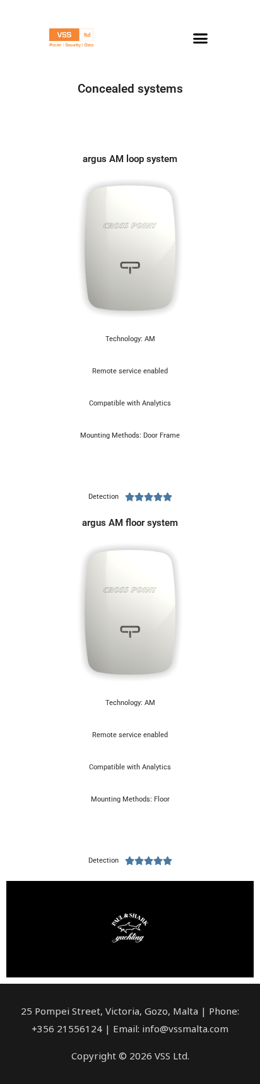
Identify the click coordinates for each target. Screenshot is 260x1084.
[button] (201, 38)
